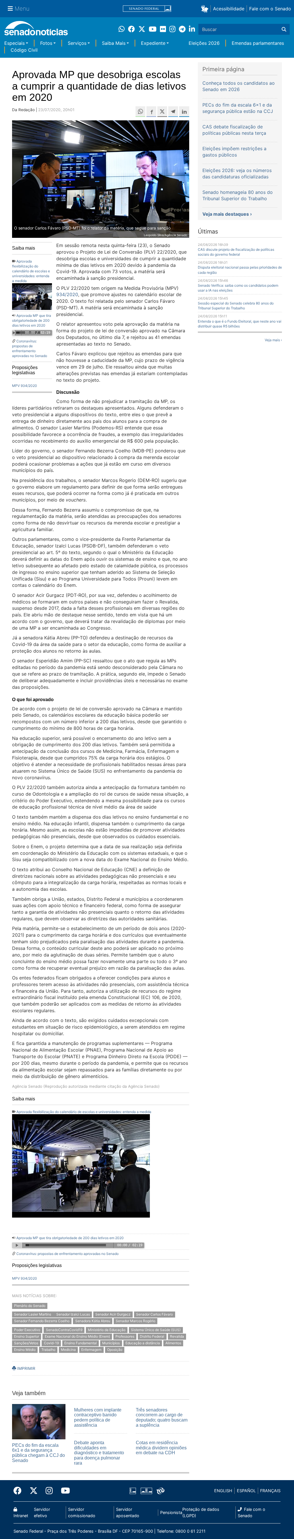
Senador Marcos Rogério (135, 1321)
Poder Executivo (27, 1330)
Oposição (114, 1349)
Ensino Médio (25, 1349)
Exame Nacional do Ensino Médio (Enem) (77, 1336)
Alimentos (173, 1343)
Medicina (68, 1349)
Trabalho (48, 1349)
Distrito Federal (152, 1336)
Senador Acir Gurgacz (113, 1314)
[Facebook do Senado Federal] (19, 1491)
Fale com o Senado (270, 8)
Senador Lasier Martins (33, 1314)
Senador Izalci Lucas (73, 1314)
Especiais (14, 43)
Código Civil (24, 50)
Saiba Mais (113, 43)
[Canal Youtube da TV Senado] (63, 1491)
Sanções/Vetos (26, 1343)
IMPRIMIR (25, 1368)
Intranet (20, 1515)
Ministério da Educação (106, 1330)
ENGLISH (223, 1490)
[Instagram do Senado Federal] (49, 1491)
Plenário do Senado (29, 1305)
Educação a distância (142, 1343)
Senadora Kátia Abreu (92, 1321)
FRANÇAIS (270, 1490)
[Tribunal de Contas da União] (160, 1490)
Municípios (111, 1343)
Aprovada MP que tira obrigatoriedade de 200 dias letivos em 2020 (31, 320)
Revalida (177, 1336)
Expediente (153, 43)
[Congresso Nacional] (146, 1490)
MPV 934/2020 (24, 385)
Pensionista (171, 1512)
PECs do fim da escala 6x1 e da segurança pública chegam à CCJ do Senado (38, 1453)
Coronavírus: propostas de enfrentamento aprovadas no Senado (67, 1253)
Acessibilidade (228, 8)
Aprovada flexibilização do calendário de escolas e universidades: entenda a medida (31, 271)
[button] (205, 8)
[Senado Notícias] (36, 30)
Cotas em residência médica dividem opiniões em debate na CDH (161, 1447)
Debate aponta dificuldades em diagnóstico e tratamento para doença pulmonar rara (99, 1452)
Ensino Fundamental (80, 1343)
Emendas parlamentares (258, 43)
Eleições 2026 (204, 43)
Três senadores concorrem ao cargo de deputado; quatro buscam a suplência (161, 1417)
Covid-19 (51, 1343)
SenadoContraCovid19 (64, 1330)
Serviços (77, 43)
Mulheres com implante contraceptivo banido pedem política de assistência (97, 1417)
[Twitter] (34, 1491)
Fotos (46, 43)
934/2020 (67, 294)
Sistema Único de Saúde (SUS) (156, 1330)
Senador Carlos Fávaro (154, 1314)
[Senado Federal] (147, 8)
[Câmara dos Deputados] (132, 1490)
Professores (124, 1336)
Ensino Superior (26, 1336)
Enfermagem (91, 1349)
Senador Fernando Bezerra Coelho (41, 1321)
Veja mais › (273, 340)
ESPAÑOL (246, 1490)
